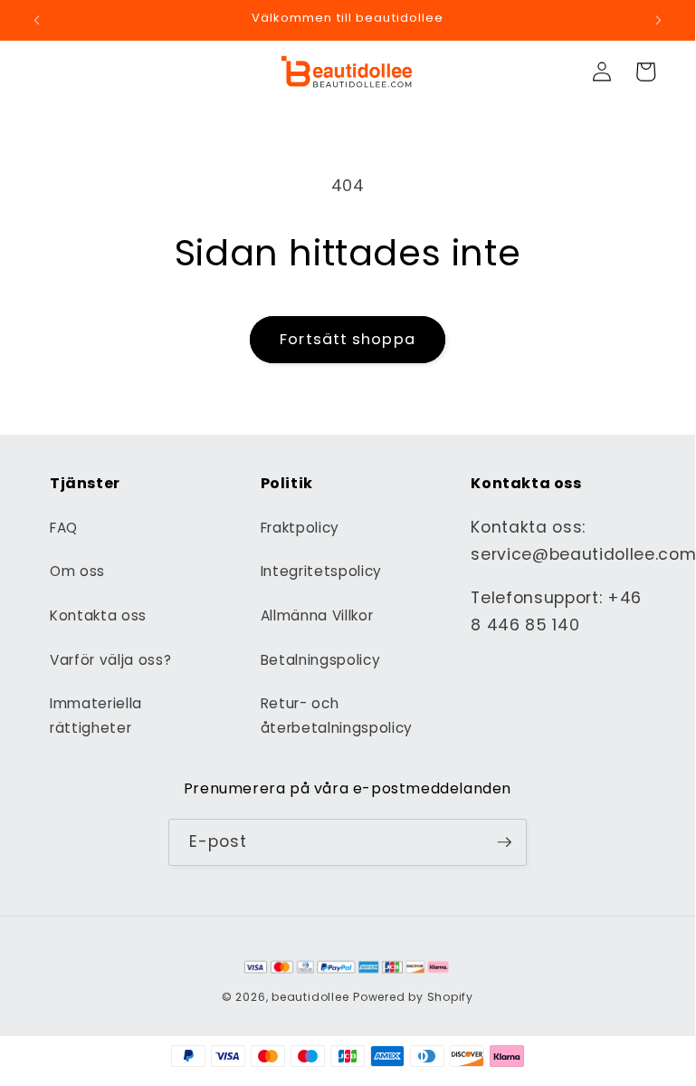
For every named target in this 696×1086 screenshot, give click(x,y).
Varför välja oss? (110, 659)
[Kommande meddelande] (658, 20)
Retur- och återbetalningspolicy (337, 715)
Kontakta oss (98, 615)
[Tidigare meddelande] (37, 20)
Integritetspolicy (321, 571)
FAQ (64, 527)
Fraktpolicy (300, 527)
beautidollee (310, 996)
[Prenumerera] (504, 842)
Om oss (77, 571)
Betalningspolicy (321, 659)
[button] (645, 71)
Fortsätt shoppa (347, 339)
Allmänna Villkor (317, 615)
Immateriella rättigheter (96, 715)
